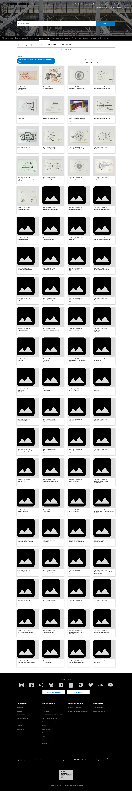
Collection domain (66, 44)
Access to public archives (48, 740)
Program (99, 4)
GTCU (63, 785)
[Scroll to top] (127, 786)
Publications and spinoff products (49, 722)
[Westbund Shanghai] (97, 760)
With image (23, 45)
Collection (108, 4)
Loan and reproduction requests (49, 718)
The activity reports (21, 714)
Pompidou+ (117, 4)
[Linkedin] (71, 685)
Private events (45, 711)
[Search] (124, 3)
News (86, 38)
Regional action (20, 729)
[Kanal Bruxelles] (81, 760)
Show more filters (66, 50)
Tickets (112, 8)
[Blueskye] (51, 685)
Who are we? (20, 707)
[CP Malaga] (66, 760)
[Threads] (41, 685)
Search (105, 23)
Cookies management (78, 785)
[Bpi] (24, 760)
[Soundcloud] (101, 685)
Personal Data (68, 785)
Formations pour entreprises (74, 707)
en (128, 4)
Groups (43, 707)
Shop (119, 8)
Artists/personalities (61, 38)
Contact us (78, 692)
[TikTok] (61, 685)
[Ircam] (39, 760)
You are (126, 8)
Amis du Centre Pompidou (99, 711)
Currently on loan (38, 45)
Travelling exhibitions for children (49, 732)
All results (7, 38)
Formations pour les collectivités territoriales (78, 711)
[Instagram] (21, 685)
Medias (76, 38)
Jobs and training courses (22, 718)
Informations (20, 38)
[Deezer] (91, 685)
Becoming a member (21, 722)
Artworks (44, 38)
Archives (95, 38)
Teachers (44, 725)
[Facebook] (31, 685)
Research (44, 736)
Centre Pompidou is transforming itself (83, 4)
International (20, 725)
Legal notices (52, 785)
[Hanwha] (110, 760)
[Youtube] (110, 685)
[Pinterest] (81, 685)
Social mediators (46, 729)
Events (33, 38)
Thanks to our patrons (98, 707)
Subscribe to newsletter (53, 692)
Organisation (19, 711)
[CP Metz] (53, 760)
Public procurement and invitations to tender (52, 714)
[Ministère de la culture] (66, 775)
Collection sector (52, 44)
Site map (59, 785)
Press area (44, 743)
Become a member (101, 8)
